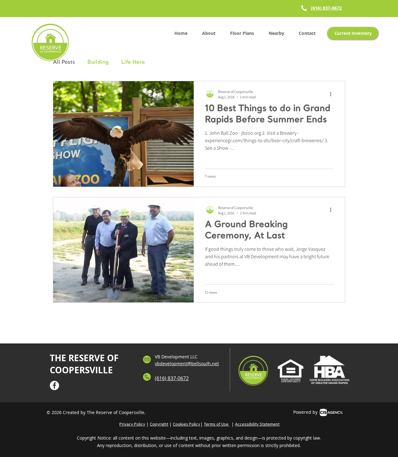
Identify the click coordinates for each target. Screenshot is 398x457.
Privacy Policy (132, 424)
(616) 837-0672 (326, 8)
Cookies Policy (186, 424)
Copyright (159, 424)
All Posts (64, 62)
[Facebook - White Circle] (54, 385)
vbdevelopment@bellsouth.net (187, 363)
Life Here (133, 62)
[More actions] (332, 94)
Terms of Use (216, 424)
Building (98, 62)
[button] (242, 33)
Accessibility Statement (257, 424)
